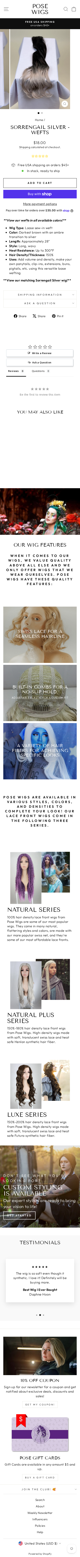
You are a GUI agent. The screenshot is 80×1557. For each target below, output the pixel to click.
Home (39, 120)
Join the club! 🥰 (39, 1489)
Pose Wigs (40, 9)
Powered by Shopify (40, 1553)
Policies (40, 1525)
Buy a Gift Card (40, 1477)
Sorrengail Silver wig (51, 280)
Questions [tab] (38, 371)
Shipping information (40, 294)
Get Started (19, 1215)
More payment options (40, 204)
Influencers (40, 1519)
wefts (25, 220)
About (40, 1506)
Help (40, 1532)
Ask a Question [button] (41, 362)
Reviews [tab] (13, 371)
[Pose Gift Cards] (40, 1433)
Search (40, 1500)
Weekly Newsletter (39, 1513)
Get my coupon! (40, 1404)
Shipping (24, 147)
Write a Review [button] (42, 353)
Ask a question (40, 303)
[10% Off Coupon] (40, 1356)
